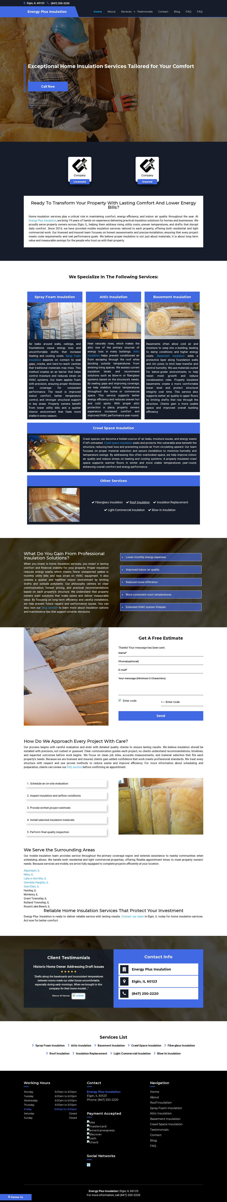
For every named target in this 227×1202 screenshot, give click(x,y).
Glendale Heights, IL (36, 882)
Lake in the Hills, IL (35, 878)
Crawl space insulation (118, 442)
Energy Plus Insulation (42, 220)
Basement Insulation (165, 1118)
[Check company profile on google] (88, 1164)
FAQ (188, 11)
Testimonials (145, 11)
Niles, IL (28, 874)
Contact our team (132, 916)
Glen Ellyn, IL (31, 886)
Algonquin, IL (32, 870)
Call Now (48, 86)
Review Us (17, 1197)
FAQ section (74, 767)
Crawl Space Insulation (166, 1124)
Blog (177, 11)
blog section (50, 607)
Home (98, 11)
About (111, 11)
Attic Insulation (161, 1113)
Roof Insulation (140, 502)
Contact (163, 11)
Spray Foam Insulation (166, 1108)
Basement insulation (171, 355)
